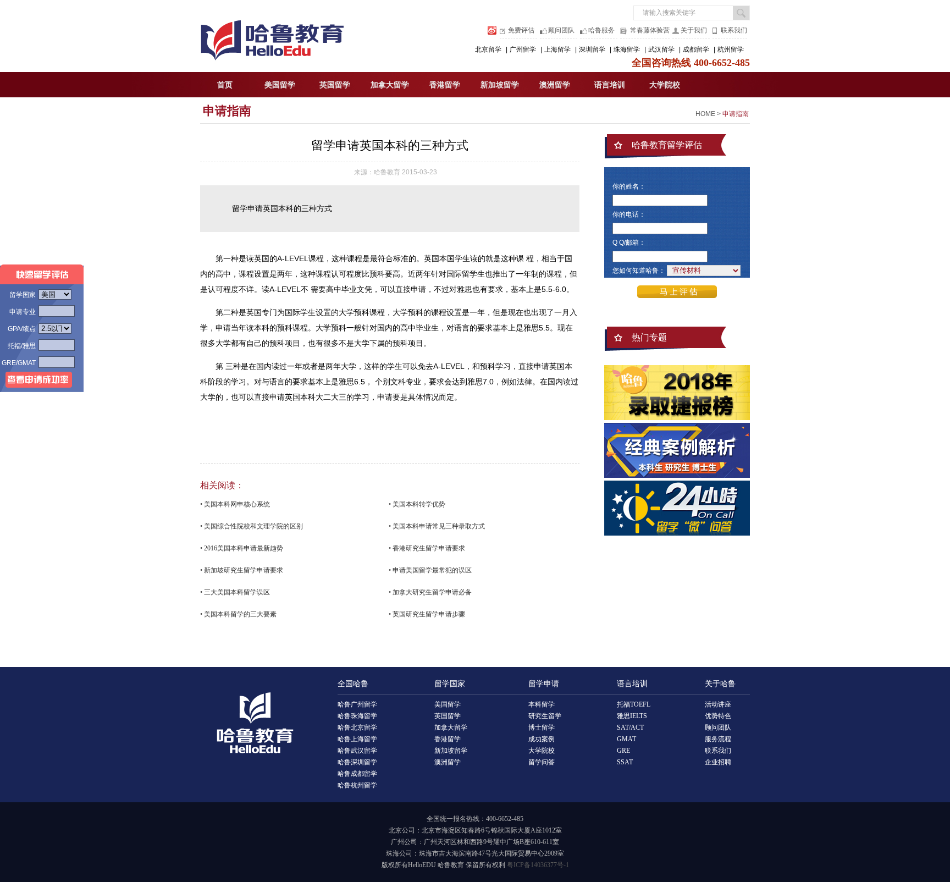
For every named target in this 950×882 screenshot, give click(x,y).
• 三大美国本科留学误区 (235, 592)
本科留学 (541, 704)
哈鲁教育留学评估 (667, 145)
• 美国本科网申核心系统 (235, 504)
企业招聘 (718, 762)
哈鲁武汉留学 (357, 750)
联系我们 (734, 30)
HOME (705, 114)
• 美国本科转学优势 (417, 504)
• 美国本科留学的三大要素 (238, 614)
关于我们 (694, 30)
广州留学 (523, 49)
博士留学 (541, 727)
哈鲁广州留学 (357, 704)
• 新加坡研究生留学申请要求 (241, 570)
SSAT (625, 762)
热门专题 (649, 337)
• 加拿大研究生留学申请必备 (430, 592)
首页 (225, 85)
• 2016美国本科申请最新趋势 (241, 548)
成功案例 (541, 739)
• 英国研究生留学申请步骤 (427, 614)
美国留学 (279, 85)
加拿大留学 (390, 85)
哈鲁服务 (601, 30)
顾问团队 (561, 30)
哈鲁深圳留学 (357, 762)
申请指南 (227, 111)
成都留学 (696, 49)
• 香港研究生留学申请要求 (427, 548)
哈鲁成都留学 (357, 774)
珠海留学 (627, 49)
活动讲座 (718, 704)
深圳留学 (592, 49)
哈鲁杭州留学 (357, 785)
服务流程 (718, 739)
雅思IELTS (632, 716)
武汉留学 (661, 49)
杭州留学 (730, 49)
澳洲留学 (554, 85)
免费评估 (521, 30)
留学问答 (541, 762)
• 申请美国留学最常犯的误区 (430, 570)
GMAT (626, 739)
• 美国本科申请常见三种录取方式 (437, 526)
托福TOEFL (633, 704)
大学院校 (664, 85)
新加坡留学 (499, 85)
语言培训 (609, 85)
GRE (623, 750)
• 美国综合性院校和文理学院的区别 (251, 526)
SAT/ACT (630, 727)
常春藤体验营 (650, 30)
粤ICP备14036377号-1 (538, 865)
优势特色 (718, 716)
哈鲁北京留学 (357, 727)
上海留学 (557, 49)
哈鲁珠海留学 (357, 716)
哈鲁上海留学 (357, 739)
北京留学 (488, 49)
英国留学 (334, 85)
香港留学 (444, 85)
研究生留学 (544, 716)
